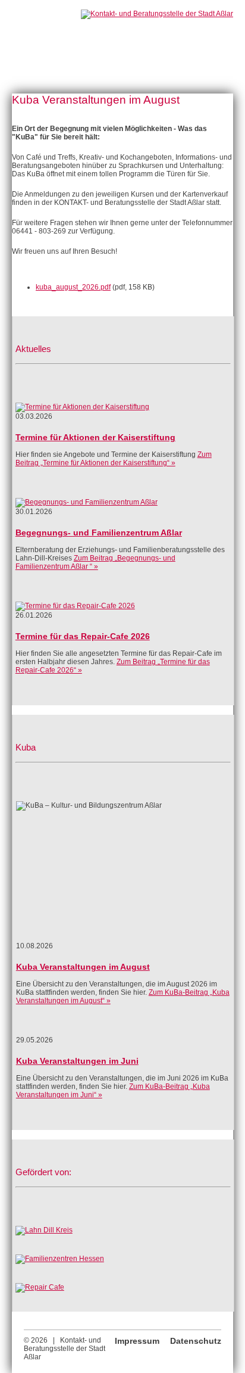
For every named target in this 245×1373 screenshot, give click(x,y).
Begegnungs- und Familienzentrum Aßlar (98, 532)
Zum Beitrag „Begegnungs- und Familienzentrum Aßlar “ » (95, 562)
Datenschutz (195, 1341)
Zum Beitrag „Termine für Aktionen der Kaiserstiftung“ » (113, 458)
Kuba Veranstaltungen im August (83, 967)
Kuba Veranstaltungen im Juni (77, 1061)
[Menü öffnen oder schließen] (38, 32)
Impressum (137, 1341)
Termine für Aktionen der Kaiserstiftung (95, 437)
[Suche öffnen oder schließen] (79, 32)
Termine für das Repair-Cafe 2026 (82, 636)
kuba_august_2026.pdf (73, 287)
